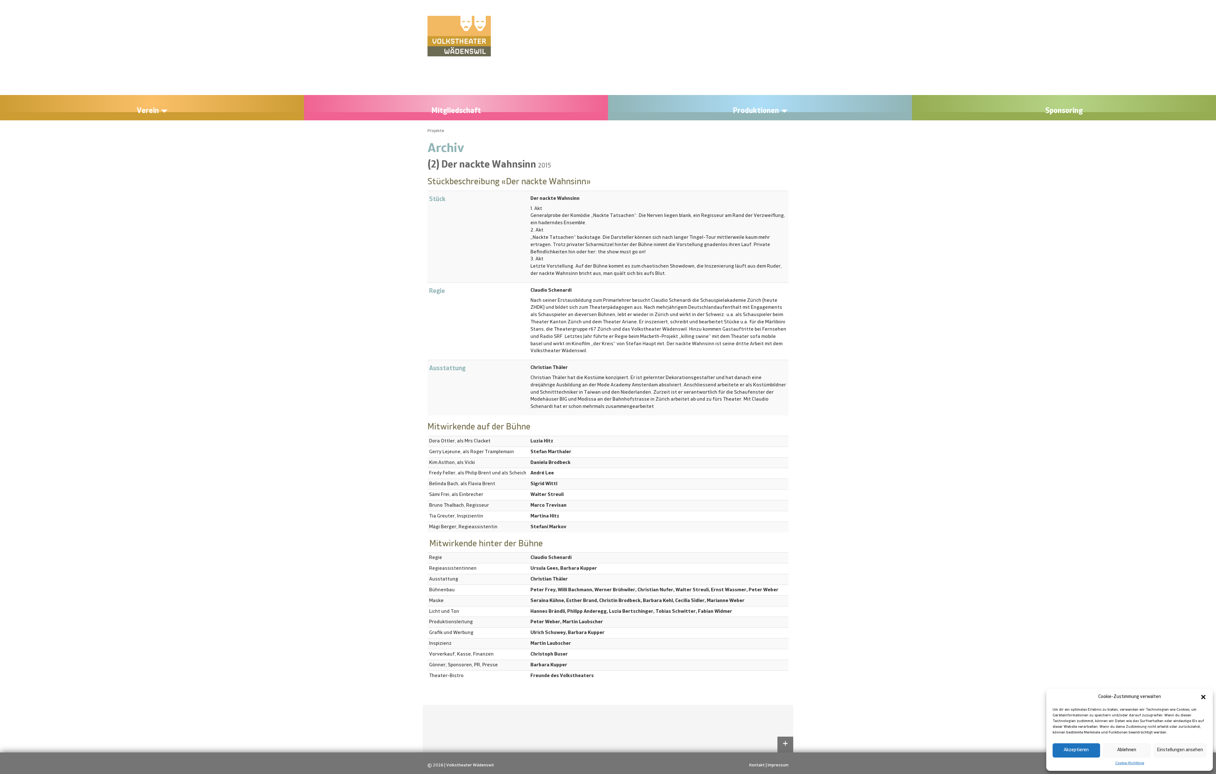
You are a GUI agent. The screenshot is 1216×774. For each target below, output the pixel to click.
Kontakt (757, 765)
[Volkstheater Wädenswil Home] (459, 36)
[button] (1203, 697)
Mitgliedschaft (456, 111)
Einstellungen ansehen (1180, 750)
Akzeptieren (1076, 750)
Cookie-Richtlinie (1129, 763)
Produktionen (757, 111)
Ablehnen (1126, 750)
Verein (149, 111)
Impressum (778, 765)
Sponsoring (1064, 111)
